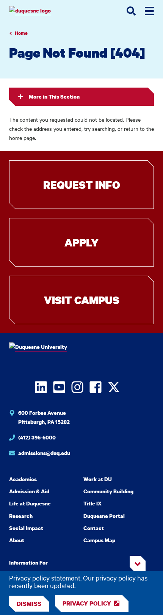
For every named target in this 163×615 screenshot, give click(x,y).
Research (21, 515)
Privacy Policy (87, 603)
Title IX (92, 503)
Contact (93, 528)
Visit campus (81, 300)
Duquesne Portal (104, 515)
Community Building (108, 491)
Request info (81, 184)
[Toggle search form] (131, 11)
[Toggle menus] (149, 11)
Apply (81, 242)
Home (21, 33)
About (16, 540)
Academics (23, 479)
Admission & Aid (29, 491)
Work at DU (97, 479)
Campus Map (99, 540)
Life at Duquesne (30, 503)
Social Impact (26, 528)
